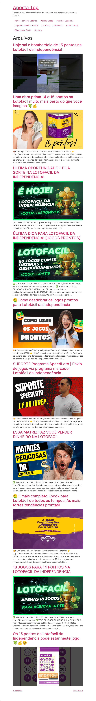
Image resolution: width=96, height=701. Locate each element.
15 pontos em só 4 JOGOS (26, 25)
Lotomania (57, 25)
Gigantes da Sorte (23, 30)
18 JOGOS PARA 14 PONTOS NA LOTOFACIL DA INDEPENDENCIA (42, 569)
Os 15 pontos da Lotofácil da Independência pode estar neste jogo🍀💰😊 (46, 638)
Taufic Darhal (72, 25)
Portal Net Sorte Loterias (26, 21)
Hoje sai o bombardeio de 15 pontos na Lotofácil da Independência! (47, 47)
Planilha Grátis (47, 21)
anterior (17, 691)
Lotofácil (46, 25)
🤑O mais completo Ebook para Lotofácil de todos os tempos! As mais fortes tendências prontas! (46, 500)
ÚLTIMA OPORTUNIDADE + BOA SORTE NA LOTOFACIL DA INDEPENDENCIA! (41, 172)
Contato (38, 30)
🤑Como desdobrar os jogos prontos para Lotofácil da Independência (45, 302)
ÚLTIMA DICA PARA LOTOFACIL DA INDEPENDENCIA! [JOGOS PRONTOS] (46, 235)
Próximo (78, 691)
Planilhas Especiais (65, 21)
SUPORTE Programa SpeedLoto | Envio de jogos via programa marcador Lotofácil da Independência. (47, 368)
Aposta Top (26, 7)
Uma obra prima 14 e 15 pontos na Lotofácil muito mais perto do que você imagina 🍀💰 (47, 101)
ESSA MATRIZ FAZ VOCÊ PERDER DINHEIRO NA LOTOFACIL (42, 434)
